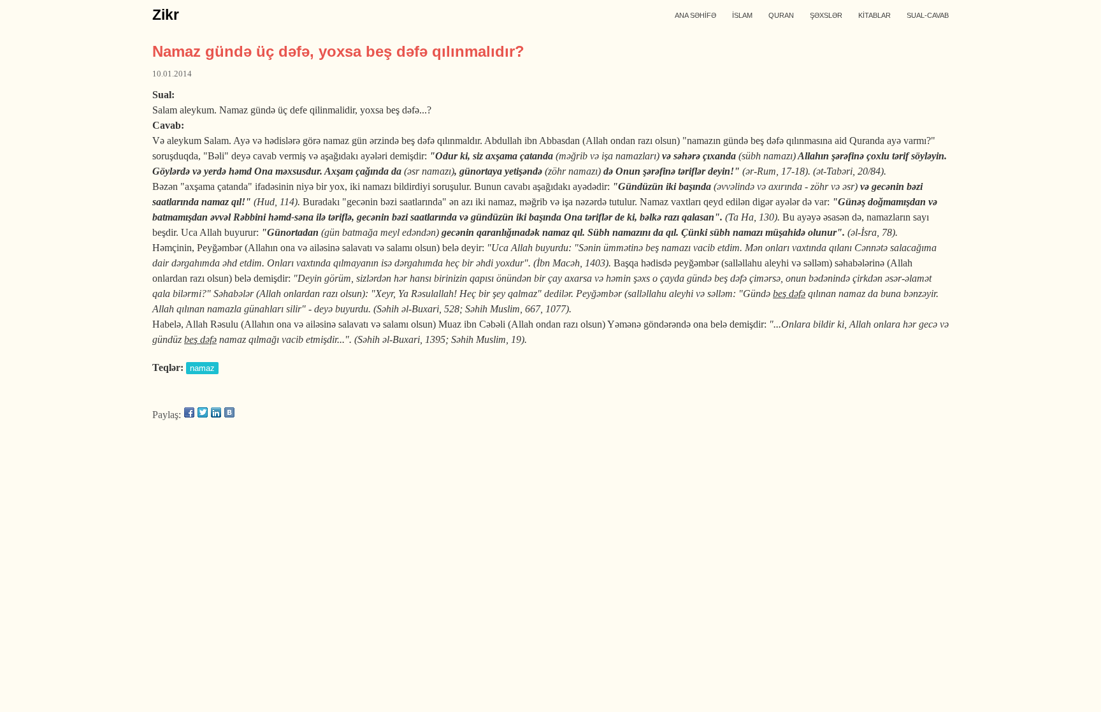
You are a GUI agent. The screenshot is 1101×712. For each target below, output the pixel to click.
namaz (202, 368)
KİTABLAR (874, 15)
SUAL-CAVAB (928, 15)
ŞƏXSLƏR (826, 15)
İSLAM (742, 15)
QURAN (781, 15)
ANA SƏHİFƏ (695, 15)
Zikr (165, 14)
